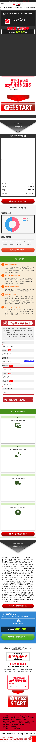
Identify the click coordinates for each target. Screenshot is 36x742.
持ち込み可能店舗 (7, 719)
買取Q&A (23, 717)
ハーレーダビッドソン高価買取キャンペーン (14, 724)
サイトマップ (19, 735)
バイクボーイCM (7, 723)
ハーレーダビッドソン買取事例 (22, 723)
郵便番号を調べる (29, 361)
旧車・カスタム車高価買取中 (10, 726)
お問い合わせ (10, 733)
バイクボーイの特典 (30, 721)
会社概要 (3, 733)
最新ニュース (27, 719)
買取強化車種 (6, 721)
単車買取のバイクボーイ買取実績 (11, 728)
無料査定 (18, 399)
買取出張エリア (15, 717)
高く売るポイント (24, 716)
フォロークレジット (17, 721)
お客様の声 (32, 717)
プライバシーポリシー (19, 733)
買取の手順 (5, 717)
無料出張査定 (17, 719)
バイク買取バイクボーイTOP (10, 716)
